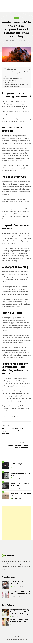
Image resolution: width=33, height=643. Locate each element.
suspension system (13, 233)
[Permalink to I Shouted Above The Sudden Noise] (5, 475)
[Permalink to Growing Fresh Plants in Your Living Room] (5, 485)
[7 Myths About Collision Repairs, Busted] (5, 585)
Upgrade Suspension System (13, 78)
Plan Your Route (8, 82)
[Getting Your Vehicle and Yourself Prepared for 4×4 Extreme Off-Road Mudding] (12, 416)
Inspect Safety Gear (10, 76)
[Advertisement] (16, 523)
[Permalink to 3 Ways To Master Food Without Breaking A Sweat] (5, 465)
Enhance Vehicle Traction (11, 74)
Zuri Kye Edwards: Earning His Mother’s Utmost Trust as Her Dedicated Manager (20, 612)
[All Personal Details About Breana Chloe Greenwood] (5, 595)
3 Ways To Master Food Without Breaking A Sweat (19, 464)
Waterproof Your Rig (10, 80)
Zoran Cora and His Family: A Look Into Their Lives (20, 620)
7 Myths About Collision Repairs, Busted (19, 583)
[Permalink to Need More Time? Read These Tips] (5, 496)
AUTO (16, 18)
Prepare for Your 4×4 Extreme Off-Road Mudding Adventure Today (16, 85)
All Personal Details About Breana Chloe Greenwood (20, 593)
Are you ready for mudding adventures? (15, 72)
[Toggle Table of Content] (28, 69)
